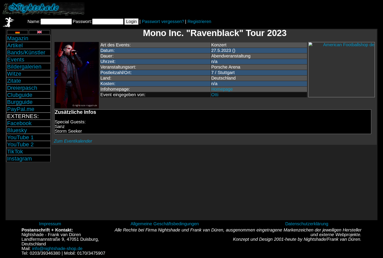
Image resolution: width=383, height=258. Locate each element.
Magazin (17, 38)
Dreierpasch (22, 88)
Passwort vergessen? (163, 21)
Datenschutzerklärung (306, 223)
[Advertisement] (329, 9)
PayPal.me (20, 109)
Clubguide (19, 95)
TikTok (15, 151)
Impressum (50, 223)
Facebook (19, 123)
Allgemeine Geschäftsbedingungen (165, 223)
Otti (214, 94)
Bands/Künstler (26, 52)
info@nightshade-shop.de (57, 248)
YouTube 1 (20, 137)
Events (15, 59)
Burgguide (20, 102)
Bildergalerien (24, 66)
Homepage (222, 89)
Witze (14, 74)
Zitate (14, 81)
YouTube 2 (20, 144)
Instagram (19, 158)
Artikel (15, 45)
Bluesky (17, 130)
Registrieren (199, 21)
